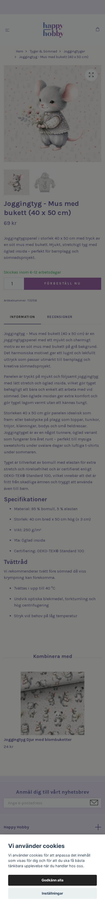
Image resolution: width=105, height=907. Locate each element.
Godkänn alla (52, 880)
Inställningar (52, 893)
